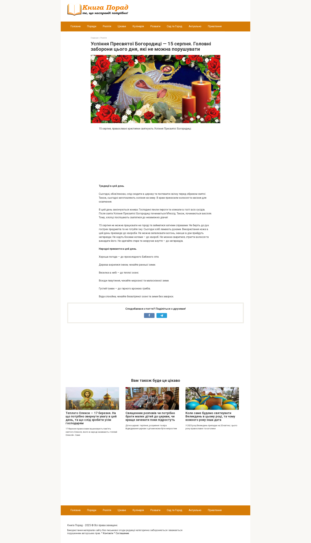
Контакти (108, 533)
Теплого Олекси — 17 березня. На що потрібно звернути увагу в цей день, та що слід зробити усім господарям (91, 418)
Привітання (215, 26)
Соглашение (122, 533)
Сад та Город (174, 26)
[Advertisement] (155, 157)
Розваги (155, 26)
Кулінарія (138, 26)
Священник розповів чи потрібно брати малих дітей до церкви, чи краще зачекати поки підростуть (150, 416)
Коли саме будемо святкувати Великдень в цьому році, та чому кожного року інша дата (210, 416)
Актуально (195, 26)
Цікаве (122, 26)
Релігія (107, 26)
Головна (75, 26)
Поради (91, 26)
